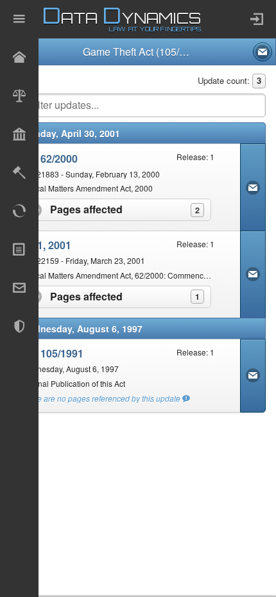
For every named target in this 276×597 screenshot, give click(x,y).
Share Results (262, 51)
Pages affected (129, 209)
